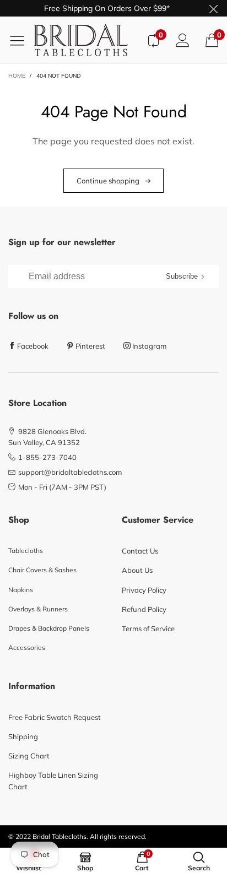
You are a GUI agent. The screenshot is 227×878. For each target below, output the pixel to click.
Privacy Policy (144, 590)
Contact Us (140, 550)
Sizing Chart (29, 755)
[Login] (182, 40)
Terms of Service (148, 628)
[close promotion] (213, 8)
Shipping (23, 736)
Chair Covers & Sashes (42, 570)
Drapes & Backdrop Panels (48, 628)
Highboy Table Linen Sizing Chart (53, 780)
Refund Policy (144, 609)
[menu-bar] (21, 40)
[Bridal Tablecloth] (86, 40)
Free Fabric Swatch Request (54, 717)
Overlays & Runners (38, 609)
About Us (137, 570)
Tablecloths (25, 550)
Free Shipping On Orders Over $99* (107, 8)
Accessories (26, 647)
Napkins (20, 590)
